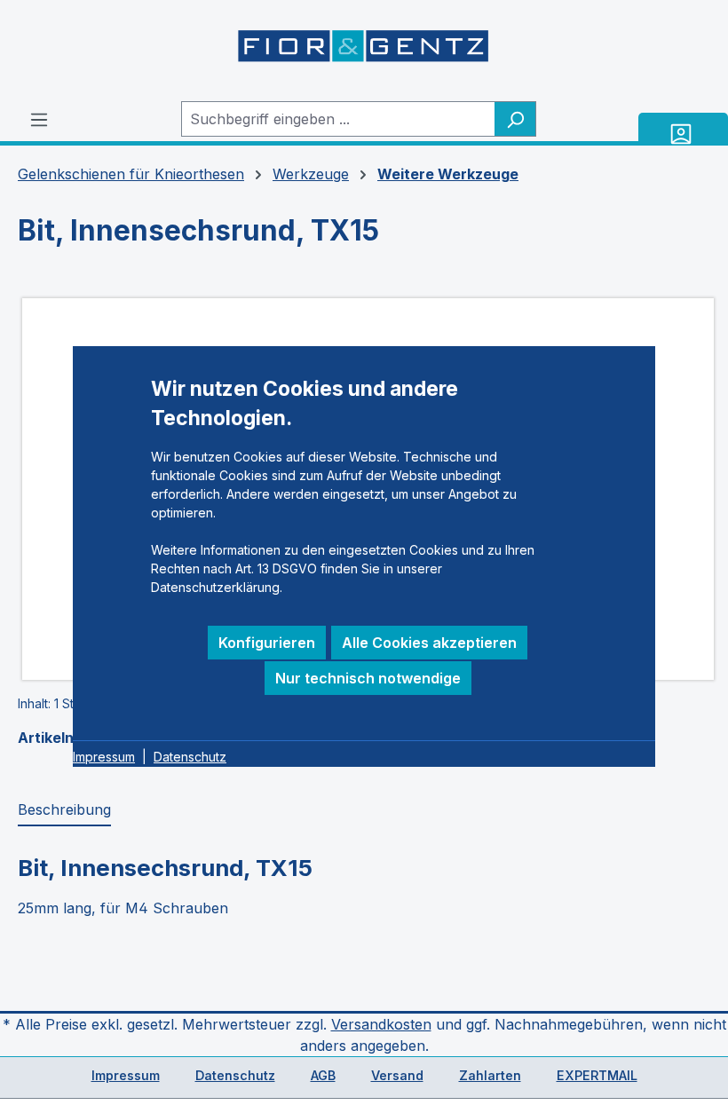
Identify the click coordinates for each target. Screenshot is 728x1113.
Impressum (125, 1075)
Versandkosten (381, 1024)
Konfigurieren (266, 642)
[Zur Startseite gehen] (364, 50)
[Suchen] (515, 119)
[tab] (64, 810)
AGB (323, 1075)
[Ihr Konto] (683, 133)
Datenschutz (235, 1075)
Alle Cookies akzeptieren (429, 642)
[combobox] (338, 119)
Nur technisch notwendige (368, 678)
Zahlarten (490, 1075)
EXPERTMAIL (597, 1075)
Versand (397, 1075)
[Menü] (39, 119)
